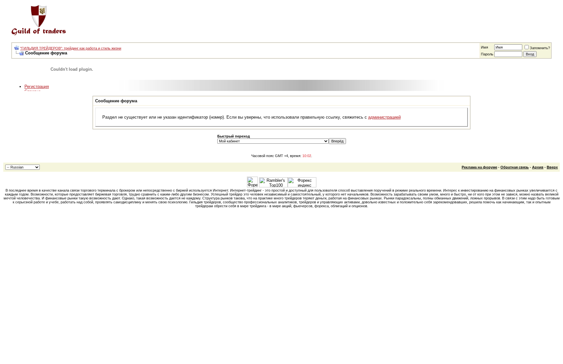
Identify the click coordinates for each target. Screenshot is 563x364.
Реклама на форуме (479, 167)
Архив (537, 167)
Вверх (552, 167)
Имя (484, 47)
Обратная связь (514, 167)
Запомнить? (540, 48)
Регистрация (36, 86)
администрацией (384, 117)
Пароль (487, 54)
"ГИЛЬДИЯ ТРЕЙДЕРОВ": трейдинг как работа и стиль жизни (70, 48)
